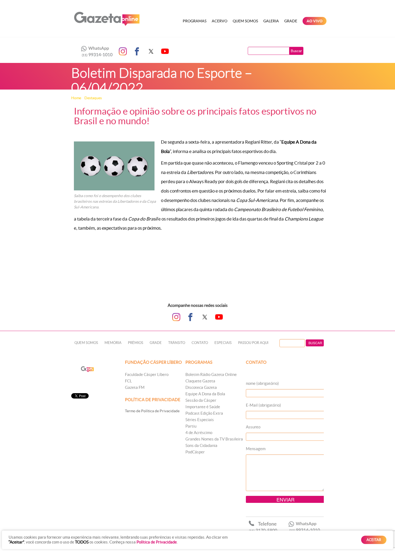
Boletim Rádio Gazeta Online (211, 374)
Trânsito (176, 343)
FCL (128, 381)
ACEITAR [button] (374, 540)
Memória (113, 343)
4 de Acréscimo (198, 432)
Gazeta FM (135, 387)
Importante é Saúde (202, 406)
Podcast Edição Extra (204, 413)
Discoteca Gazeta (201, 387)
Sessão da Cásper (200, 400)
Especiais (223, 343)
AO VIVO (314, 21)
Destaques (93, 98)
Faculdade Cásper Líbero (146, 374)
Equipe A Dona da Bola (205, 394)
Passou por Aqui (253, 343)
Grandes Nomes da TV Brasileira (214, 439)
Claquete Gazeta (200, 381)
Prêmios (135, 343)
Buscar (296, 50)
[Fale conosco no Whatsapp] (95, 51)
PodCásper (195, 452)
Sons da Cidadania (201, 445)
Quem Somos (245, 21)
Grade (290, 21)
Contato (200, 343)
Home (76, 98)
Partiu (190, 426)
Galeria (271, 21)
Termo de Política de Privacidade (152, 411)
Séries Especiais (199, 419)
